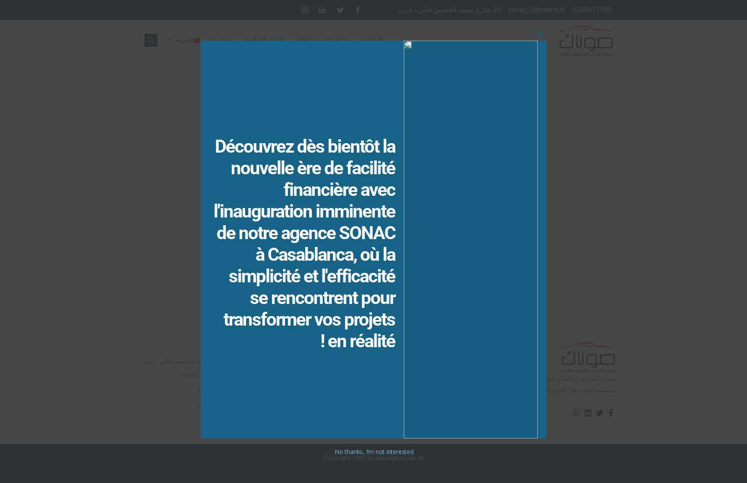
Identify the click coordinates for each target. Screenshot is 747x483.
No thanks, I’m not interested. (373, 452)
